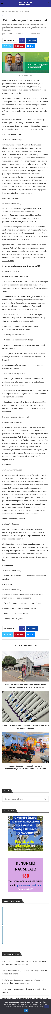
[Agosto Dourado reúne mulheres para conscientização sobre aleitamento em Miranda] (25, 747)
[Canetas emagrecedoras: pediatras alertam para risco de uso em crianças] (25, 706)
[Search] (48, 3)
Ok (26, 1010)
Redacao (8, 34)
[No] (46, 1006)
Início (4, 11)
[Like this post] (23, 40)
